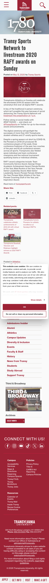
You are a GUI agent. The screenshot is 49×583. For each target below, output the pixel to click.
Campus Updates (16, 337)
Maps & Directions (12, 470)
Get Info (16, 580)
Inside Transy (13, 504)
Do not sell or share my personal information (24, 314)
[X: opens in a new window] (34, 446)
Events (11, 347)
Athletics (16, 262)
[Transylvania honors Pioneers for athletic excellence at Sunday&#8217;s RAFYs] (32, 214)
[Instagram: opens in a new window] (14, 446)
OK (24, 307)
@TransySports (10, 124)
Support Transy (15, 375)
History (11, 356)
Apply (5, 580)
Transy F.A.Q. (13, 479)
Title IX (29, 467)
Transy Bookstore (12, 483)
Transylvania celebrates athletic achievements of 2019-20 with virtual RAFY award (11, 224)
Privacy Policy (32, 464)
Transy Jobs (12, 487)
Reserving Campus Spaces (14, 475)
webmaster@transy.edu (24, 555)
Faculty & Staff (15, 351)
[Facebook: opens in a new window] (7, 446)
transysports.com (23, 184)
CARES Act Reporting (31, 470)
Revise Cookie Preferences (13, 508)
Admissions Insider (17, 323)
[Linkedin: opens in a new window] (41, 446)
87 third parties (21, 292)
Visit (27, 580)
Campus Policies (33, 474)
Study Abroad (14, 370)
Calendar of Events (12, 498)
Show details (36, 300)
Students (12, 365)
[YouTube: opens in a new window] (21, 446)
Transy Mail (12, 502)
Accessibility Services (13, 465)
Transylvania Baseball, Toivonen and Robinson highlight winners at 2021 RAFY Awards (12, 248)
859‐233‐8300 (20, 532)
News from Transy (17, 361)
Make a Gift (40, 580)
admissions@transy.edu (24, 543)
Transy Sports (34, 74)
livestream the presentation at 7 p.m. (20, 116)
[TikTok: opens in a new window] (28, 446)
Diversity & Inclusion (18, 342)
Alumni (11, 328)
